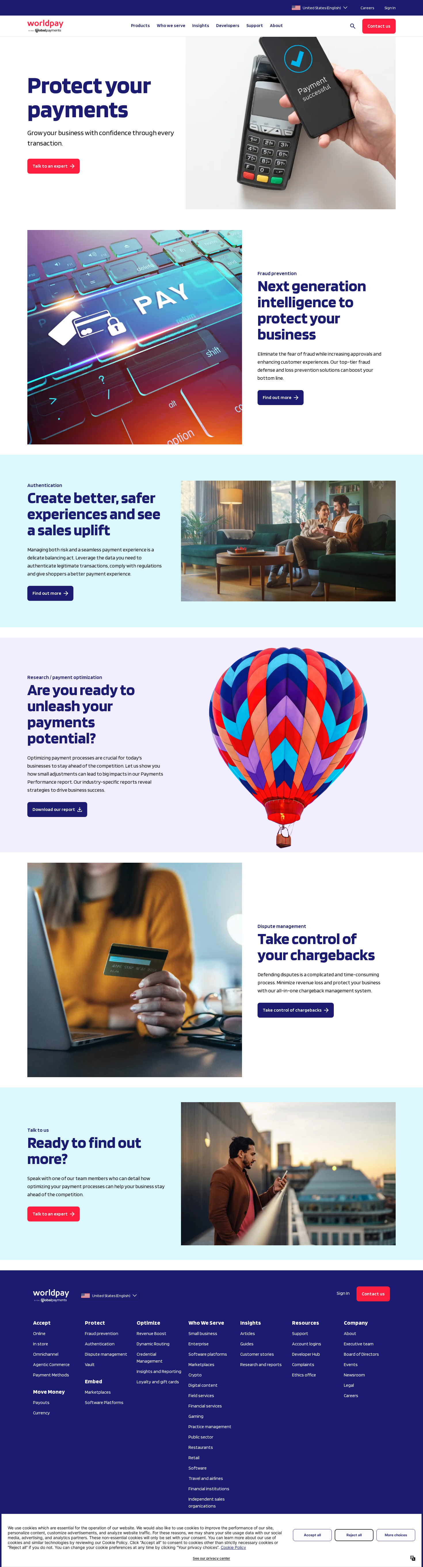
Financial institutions (208, 1488)
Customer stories (257, 1354)
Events (351, 1364)
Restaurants (200, 1447)
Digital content (203, 1385)
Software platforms (207, 1354)
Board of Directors (361, 1354)
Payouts (41, 1402)
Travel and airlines (205, 1478)
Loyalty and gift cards (158, 1381)
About (350, 1333)
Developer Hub (306, 1354)
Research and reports (261, 1364)
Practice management (209, 1426)
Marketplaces (98, 1392)
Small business (202, 1333)
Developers (227, 25)
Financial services (205, 1406)
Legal (349, 1385)
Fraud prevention (101, 1333)
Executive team (359, 1344)
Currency (41, 1413)
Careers (367, 7)
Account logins (306, 1344)
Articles (247, 1333)
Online (39, 1333)
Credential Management (150, 1357)
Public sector (200, 1437)
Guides (247, 1344)
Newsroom (354, 1375)
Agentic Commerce (51, 1364)
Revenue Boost (151, 1333)
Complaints (303, 1364)
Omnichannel (45, 1354)
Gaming (195, 1416)
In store (40, 1344)
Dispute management (106, 1354)
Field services (201, 1395)
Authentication (100, 1344)
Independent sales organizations (206, 1502)
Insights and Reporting (159, 1371)
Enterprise (198, 1344)
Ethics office (304, 1375)
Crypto (195, 1375)
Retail (193, 1457)
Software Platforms (104, 1402)
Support (254, 25)
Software (197, 1468)
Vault (90, 1364)
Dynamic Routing (153, 1344)
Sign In (390, 7)
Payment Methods (51, 1375)
